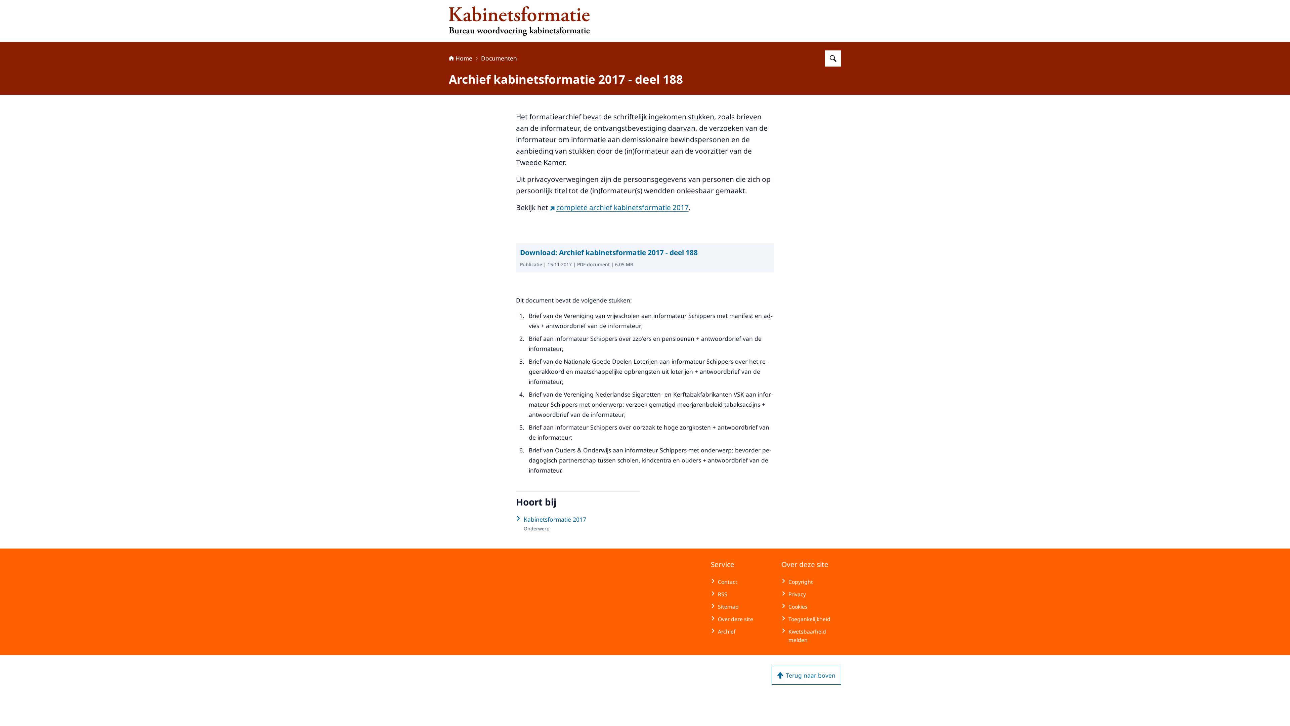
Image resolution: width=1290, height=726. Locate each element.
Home (464, 58)
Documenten (499, 58)
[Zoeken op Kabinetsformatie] (833, 58)
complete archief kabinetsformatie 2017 (622, 207)
